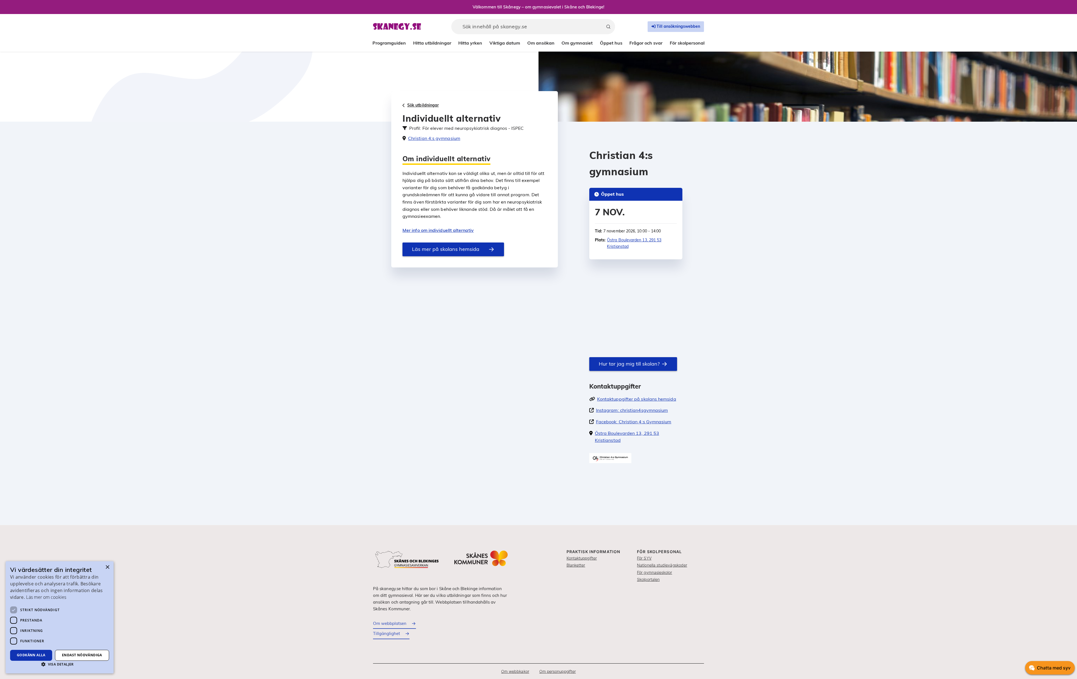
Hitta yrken (470, 43)
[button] (59, 664)
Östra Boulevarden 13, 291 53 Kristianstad (634, 243)
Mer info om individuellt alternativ (438, 230)
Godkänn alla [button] (31, 655)
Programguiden (389, 43)
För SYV (644, 558)
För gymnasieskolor (654, 572)
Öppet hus (611, 43)
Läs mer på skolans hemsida (445, 249)
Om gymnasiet (577, 43)
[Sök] (608, 26)
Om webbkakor (515, 671)
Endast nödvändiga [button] (82, 655)
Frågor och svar (645, 43)
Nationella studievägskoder (662, 565)
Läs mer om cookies (46, 597)
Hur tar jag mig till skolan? (629, 364)
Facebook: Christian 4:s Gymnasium (633, 421)
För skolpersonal (687, 43)
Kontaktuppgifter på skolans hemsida (636, 399)
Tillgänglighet (386, 633)
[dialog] (60, 617)
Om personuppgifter (557, 671)
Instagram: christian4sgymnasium (632, 410)
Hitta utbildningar (432, 43)
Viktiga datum (504, 43)
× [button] (107, 567)
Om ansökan (540, 43)
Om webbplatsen (389, 623)
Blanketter (576, 565)
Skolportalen (648, 579)
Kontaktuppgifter (582, 558)
